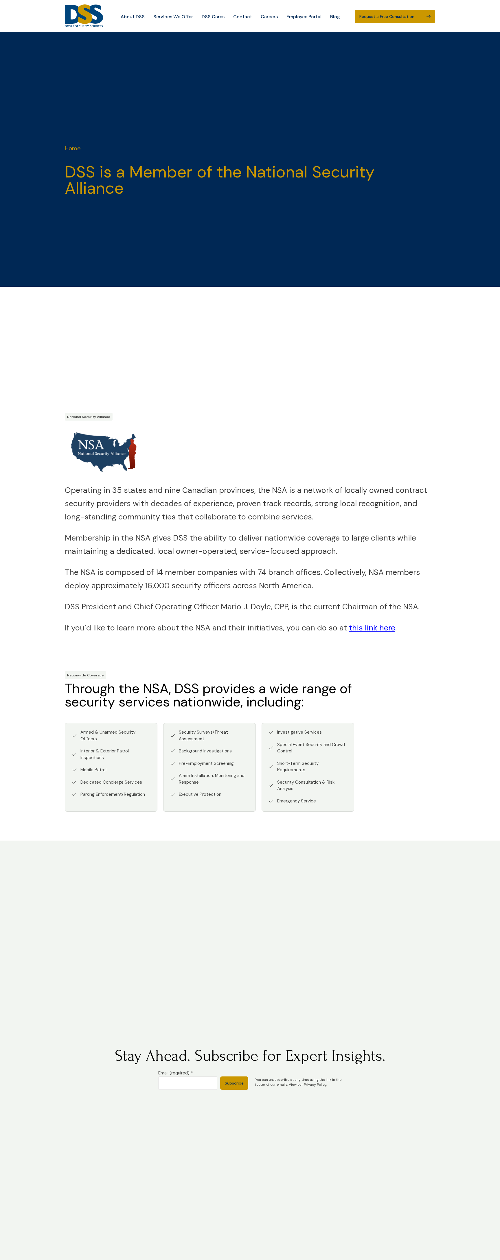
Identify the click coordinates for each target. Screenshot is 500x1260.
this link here (372, 628)
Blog (335, 17)
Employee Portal (303, 17)
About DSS (133, 17)
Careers (269, 17)
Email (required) (175, 1073)
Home (73, 148)
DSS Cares (213, 17)
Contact (242, 17)
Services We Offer (173, 17)
